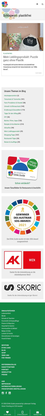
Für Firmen (6, 358)
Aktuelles (7, 128)
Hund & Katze (6, 338)
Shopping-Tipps (9, 135)
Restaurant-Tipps (10, 138)
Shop (4, 353)
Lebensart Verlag (30, 404)
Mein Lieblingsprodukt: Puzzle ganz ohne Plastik (20, 58)
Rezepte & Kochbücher (12, 124)
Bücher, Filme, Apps (11, 121)
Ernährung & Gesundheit (12, 110)
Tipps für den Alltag (11, 113)
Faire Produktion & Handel (13, 103)
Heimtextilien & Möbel (9, 328)
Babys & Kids (6, 331)
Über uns (5, 355)
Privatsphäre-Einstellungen (14, 389)
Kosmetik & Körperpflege (10, 321)
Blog (4, 350)
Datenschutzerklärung (12, 386)
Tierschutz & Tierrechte (12, 99)
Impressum (6, 384)
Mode (4, 316)
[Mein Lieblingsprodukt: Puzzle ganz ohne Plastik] (22, 37)
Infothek (5, 345)
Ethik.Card (6, 348)
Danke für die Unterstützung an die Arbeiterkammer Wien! (22, 273)
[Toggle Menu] (37, 4)
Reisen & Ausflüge (10, 142)
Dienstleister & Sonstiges (10, 336)
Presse (4, 375)
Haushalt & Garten (8, 326)
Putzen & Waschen (8, 323)
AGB (3, 381)
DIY (5, 117)
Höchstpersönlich (10, 96)
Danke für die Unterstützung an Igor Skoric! (22, 295)
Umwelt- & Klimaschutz (12, 106)
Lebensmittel (6, 313)
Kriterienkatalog (9, 365)
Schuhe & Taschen (8, 318)
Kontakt (5, 370)
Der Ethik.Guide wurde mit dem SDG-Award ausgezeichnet (22, 240)
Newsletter (6, 372)
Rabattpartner (8, 367)
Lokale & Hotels (7, 333)
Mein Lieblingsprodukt (12, 131)
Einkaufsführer (8, 311)
